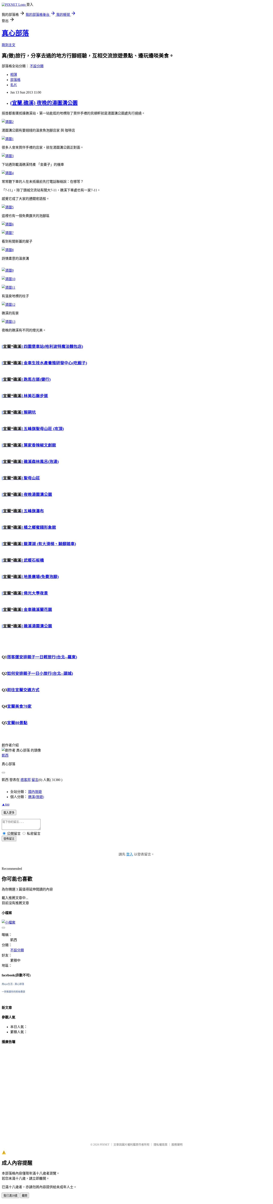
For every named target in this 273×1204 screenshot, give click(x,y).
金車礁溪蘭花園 (37, 609)
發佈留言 (9, 838)
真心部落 (15, 33)
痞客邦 (25, 780)
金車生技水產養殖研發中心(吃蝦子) (55, 363)
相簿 (13, 74)
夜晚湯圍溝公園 (37, 494)
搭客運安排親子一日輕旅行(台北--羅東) (42, 657)
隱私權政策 (160, 1144)
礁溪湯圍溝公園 (37, 626)
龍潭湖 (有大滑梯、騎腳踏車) (49, 544)
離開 (24, 1195)
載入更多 (9, 812)
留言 (35, 780)
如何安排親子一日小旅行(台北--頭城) (40, 673)
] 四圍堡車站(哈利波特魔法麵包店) (43, 346)
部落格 (15, 80)
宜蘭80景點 (17, 723)
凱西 (5, 755)
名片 (13, 85)
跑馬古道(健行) (37, 379)
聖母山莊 (31, 478)
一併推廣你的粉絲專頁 (13, 991)
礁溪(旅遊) (36, 797)
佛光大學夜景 (35, 593)
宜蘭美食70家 (19, 706)
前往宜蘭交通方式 (23, 690)
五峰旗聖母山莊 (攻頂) (43, 428)
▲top (5, 804)
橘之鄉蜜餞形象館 (39, 527)
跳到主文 (8, 45)
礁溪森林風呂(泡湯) (41, 461)
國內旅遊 (35, 792)
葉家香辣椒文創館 (39, 445)
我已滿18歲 (10, 1195)
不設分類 (37, 66)
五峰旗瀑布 (33, 511)
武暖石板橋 (33, 560)
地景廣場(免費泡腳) (41, 576)
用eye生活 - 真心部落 (13, 984)
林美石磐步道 (35, 396)
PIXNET (104, 1144)
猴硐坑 (29, 412)
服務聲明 (177, 1144)
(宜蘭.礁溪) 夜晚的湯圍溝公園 (44, 103)
